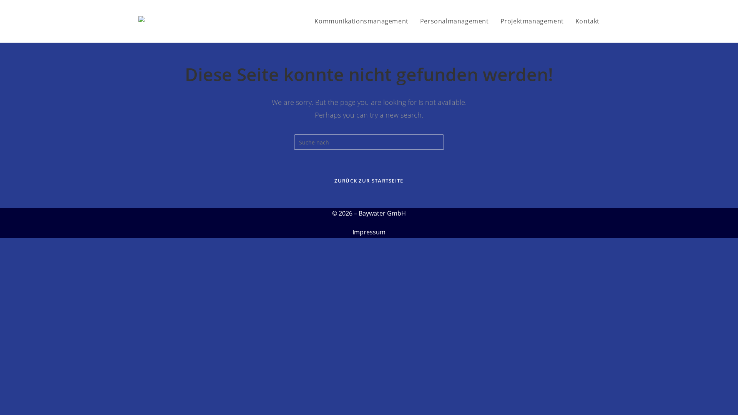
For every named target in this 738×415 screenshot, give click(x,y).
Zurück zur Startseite (368, 180)
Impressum (369, 232)
